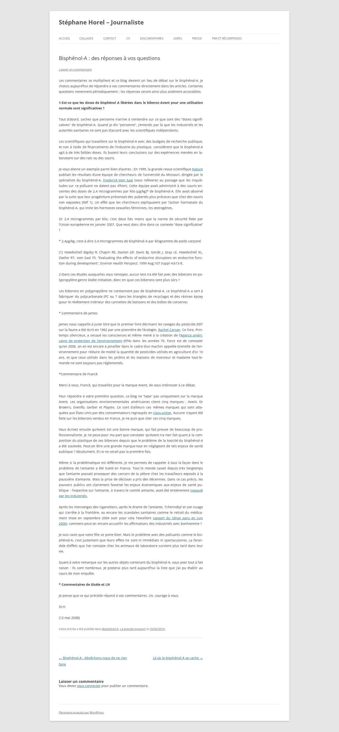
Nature (197, 169)
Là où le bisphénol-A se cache (178, 658)
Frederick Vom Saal (118, 180)
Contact (109, 38)
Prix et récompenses (227, 38)
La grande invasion (133, 629)
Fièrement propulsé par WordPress (81, 712)
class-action (162, 413)
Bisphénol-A (110, 629)
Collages (86, 38)
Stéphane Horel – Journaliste (101, 22)
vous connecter (89, 686)
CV (128, 38)
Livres (177, 38)
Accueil (64, 38)
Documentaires (151, 38)
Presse (197, 38)
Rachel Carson (169, 329)
